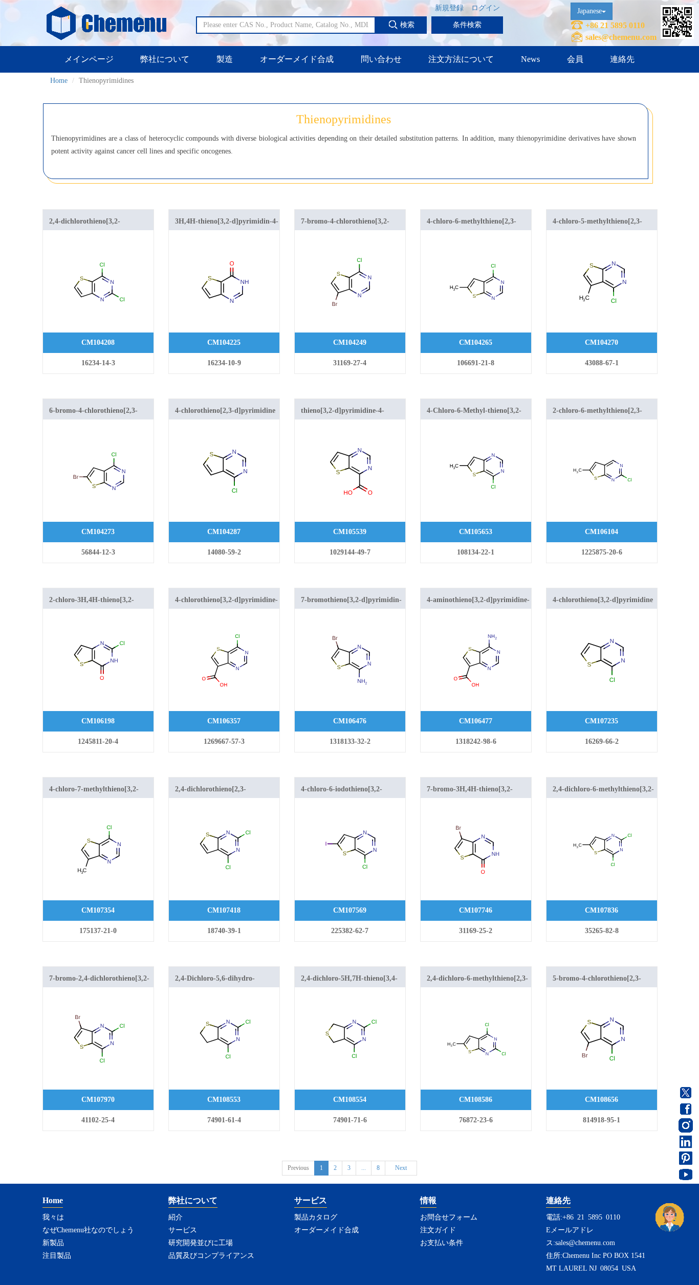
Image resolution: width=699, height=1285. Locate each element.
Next (400, 1167)
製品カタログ (315, 1217)
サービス (182, 1230)
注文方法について (461, 59)
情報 (428, 1200)
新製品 (53, 1243)
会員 (575, 59)
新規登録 (449, 8)
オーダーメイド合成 (297, 59)
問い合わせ (381, 59)
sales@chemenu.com (621, 37)
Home (59, 80)
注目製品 (56, 1255)
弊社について (164, 59)
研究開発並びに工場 (200, 1243)
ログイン (485, 8)
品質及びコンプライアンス (211, 1255)
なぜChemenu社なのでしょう (88, 1230)
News (530, 59)
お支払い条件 (441, 1243)
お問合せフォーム (448, 1217)
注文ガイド (438, 1230)
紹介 (175, 1217)
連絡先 (622, 59)
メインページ (89, 59)
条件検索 (467, 25)
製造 (224, 59)
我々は (53, 1217)
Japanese (589, 11)
